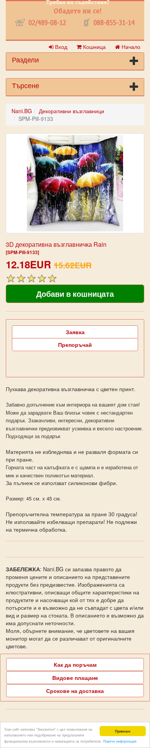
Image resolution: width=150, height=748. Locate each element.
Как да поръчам (75, 664)
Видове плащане (75, 677)
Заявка (75, 332)
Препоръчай (75, 344)
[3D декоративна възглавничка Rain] (75, 183)
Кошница (94, 46)
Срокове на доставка (75, 690)
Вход (60, 46)
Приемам (122, 731)
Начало (130, 46)
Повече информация (120, 741)
